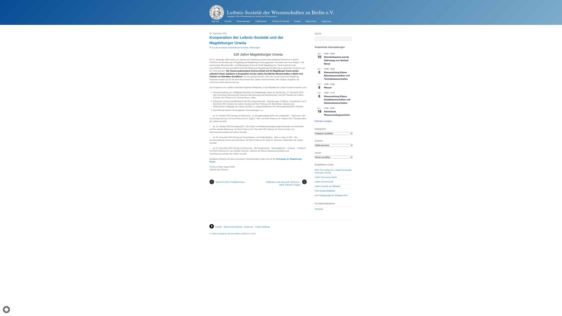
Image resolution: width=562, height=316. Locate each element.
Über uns (215, 21)
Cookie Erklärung (262, 227)
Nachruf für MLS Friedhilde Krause (228, 182)
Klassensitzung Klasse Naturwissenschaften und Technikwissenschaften (337, 75)
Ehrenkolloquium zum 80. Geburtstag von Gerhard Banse (336, 60)
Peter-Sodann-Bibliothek (325, 191)
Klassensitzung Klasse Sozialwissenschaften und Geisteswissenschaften (337, 99)
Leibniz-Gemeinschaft (324, 182)
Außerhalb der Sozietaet (238, 48)
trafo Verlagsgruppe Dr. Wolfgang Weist (331, 195)
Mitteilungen (255, 48)
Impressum (326, 21)
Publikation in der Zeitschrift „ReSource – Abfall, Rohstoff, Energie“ (285, 183)
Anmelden (319, 209)
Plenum (327, 87)
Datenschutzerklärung (233, 227)
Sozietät (227, 21)
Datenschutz (311, 21)
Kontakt (297, 21)
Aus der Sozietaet (219, 48)
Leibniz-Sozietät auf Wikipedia (327, 186)
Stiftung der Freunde (280, 21)
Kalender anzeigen (323, 121)
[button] (6, 309)
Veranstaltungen (243, 21)
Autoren (319, 141)
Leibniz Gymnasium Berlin (326, 177)
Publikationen (261, 21)
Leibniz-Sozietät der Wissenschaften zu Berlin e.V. (231, 234)
